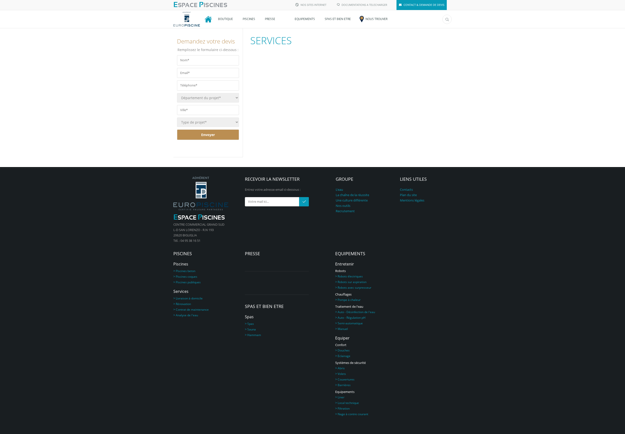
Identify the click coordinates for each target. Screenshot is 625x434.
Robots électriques (350, 276)
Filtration (344, 408)
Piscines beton (185, 271)
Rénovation (183, 304)
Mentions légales (412, 200)
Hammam (254, 335)
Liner (341, 397)
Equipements (344, 392)
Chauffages (343, 294)
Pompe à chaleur (349, 300)
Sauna (251, 329)
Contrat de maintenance (192, 309)
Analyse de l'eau (187, 315)
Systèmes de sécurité (350, 362)
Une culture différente (352, 200)
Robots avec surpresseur (354, 288)
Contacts (406, 189)
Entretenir (344, 264)
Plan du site (408, 195)
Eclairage (344, 356)
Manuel (343, 329)
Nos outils (343, 205)
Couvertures (346, 379)
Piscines (180, 264)
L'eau (339, 189)
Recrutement (345, 211)
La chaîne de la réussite (352, 195)
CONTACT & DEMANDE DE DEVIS (424, 5)
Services (180, 291)
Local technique (348, 403)
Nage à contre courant (353, 414)
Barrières (344, 385)
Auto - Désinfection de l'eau (356, 312)
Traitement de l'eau (349, 306)
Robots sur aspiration (352, 282)
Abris (341, 368)
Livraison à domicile (189, 298)
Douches (344, 350)
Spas (249, 316)
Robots (340, 271)
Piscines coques (186, 277)
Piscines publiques (188, 282)
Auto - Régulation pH (351, 318)
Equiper (342, 338)
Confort (340, 345)
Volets (342, 374)
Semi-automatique (350, 323)
